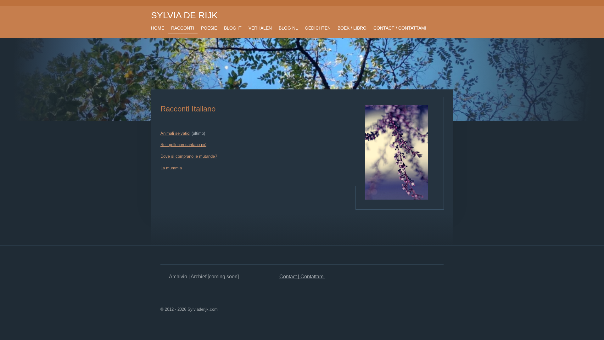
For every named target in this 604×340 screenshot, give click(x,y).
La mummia (171, 168)
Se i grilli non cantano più (183, 144)
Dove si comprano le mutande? (188, 156)
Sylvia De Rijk (184, 15)
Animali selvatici (175, 133)
